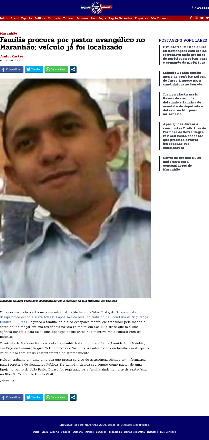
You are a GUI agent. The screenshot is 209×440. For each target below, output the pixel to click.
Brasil (15, 18)
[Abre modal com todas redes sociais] (73, 69)
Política (40, 18)
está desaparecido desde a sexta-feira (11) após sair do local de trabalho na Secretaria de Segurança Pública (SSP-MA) (74, 317)
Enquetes (141, 18)
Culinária (54, 18)
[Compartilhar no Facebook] (11, 69)
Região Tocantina (120, 18)
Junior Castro (11, 56)
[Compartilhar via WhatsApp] (56, 69)
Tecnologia (98, 18)
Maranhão (8, 33)
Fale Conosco (159, 18)
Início (4, 18)
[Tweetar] (34, 69)
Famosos (82, 18)
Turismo (68, 18)
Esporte (26, 18)
